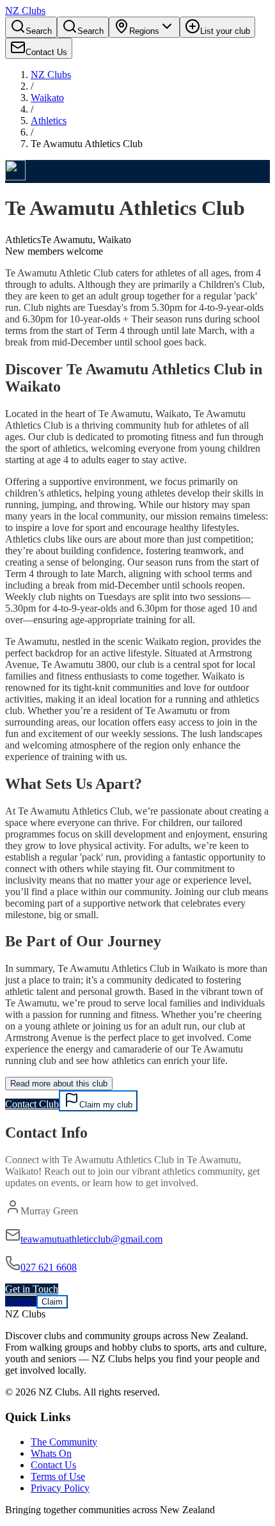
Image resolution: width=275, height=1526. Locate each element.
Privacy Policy (60, 1487)
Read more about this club (58, 1083)
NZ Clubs (51, 74)
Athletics (49, 120)
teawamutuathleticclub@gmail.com (91, 1239)
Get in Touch (31, 1289)
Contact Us (53, 1464)
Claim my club (105, 1104)
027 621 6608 (48, 1267)
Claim (52, 1302)
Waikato (47, 97)
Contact (20, 1301)
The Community (64, 1441)
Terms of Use (58, 1476)
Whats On (51, 1453)
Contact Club (32, 1104)
